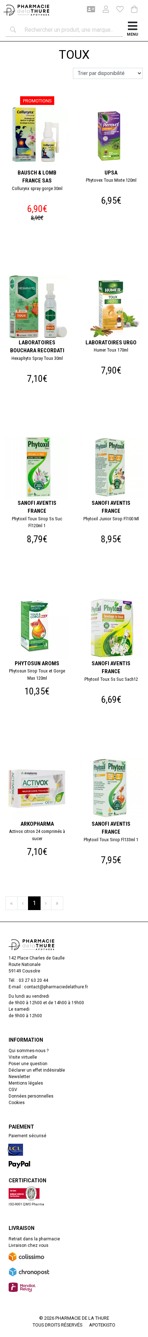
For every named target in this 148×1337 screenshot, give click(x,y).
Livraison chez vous (28, 1245)
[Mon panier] (134, 9)
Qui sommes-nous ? (28, 1050)
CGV (13, 1089)
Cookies (17, 1102)
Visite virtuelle (23, 1057)
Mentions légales (26, 1083)
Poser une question (28, 1063)
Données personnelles (31, 1096)
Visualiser (114, 595)
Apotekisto (102, 1325)
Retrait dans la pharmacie (34, 1238)
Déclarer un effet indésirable (37, 1070)
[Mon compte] (103, 10)
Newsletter (19, 1076)
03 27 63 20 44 (33, 980)
